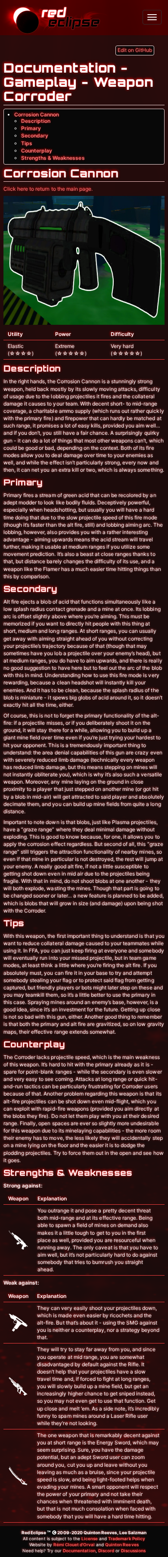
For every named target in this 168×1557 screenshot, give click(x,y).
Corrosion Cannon (36, 114)
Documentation (79, 1550)
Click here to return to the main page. (48, 189)
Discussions (133, 1550)
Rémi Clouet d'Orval (74, 1544)
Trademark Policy (126, 1538)
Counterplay (36, 150)
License (89, 1538)
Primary (31, 128)
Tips (26, 143)
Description (35, 121)
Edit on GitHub (135, 50)
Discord (106, 1550)
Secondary (34, 135)
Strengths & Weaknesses (53, 158)
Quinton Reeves (121, 1544)
